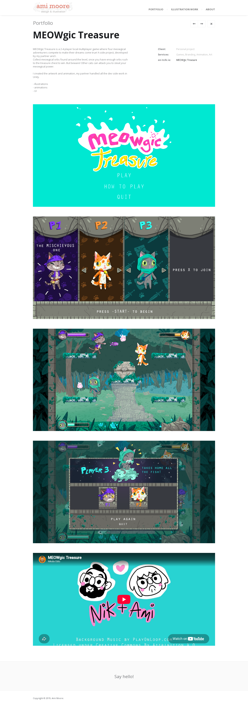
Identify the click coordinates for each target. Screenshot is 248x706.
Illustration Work (184, 9)
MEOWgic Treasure (186, 60)
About (210, 9)
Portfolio (156, 9)
